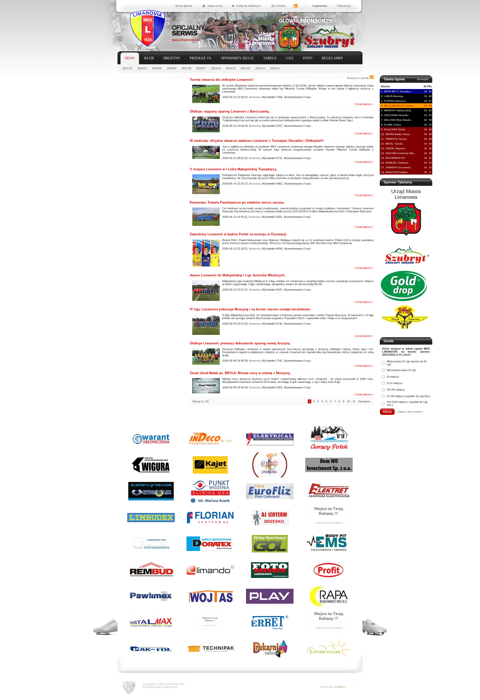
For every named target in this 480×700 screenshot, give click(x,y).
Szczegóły (422, 79)
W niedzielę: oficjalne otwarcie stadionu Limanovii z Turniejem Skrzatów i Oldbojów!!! (257, 141)
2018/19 (171, 68)
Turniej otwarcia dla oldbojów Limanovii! (221, 80)
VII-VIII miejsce (396, 389)
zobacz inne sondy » (410, 411)
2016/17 (201, 68)
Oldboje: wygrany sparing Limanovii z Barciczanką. (230, 111)
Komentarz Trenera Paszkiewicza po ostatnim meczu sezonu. (237, 202)
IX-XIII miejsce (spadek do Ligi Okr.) (408, 396)
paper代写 (351, 686)
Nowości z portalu (358, 78)
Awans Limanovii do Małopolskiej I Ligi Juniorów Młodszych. (238, 275)
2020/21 (142, 68)
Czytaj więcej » (363, 104)
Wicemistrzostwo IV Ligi (401, 370)
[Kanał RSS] (296, 6)
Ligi (290, 58)
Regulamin (332, 58)
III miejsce (393, 376)
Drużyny (171, 58)
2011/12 (275, 68)
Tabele (270, 58)
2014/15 (231, 68)
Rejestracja (344, 5)
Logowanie (319, 5)
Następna (364, 401)
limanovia (254, 97)
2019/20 (157, 68)
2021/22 (127, 68)
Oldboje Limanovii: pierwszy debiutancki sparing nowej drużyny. (240, 343)
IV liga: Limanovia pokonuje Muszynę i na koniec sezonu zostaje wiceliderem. (250, 309)
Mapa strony (215, 5)
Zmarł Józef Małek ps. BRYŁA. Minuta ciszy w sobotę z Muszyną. (240, 373)
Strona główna (183, 5)
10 (348, 401)
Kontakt (281, 5)
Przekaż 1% (201, 58)
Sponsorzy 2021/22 (237, 58)
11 (354, 401)
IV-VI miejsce (394, 383)
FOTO (307, 58)
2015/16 (216, 68)
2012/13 (260, 68)
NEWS (130, 58)
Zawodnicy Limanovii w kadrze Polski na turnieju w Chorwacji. (238, 234)
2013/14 (245, 68)
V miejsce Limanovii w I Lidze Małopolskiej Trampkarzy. (233, 169)
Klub (149, 58)
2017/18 (186, 68)
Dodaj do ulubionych (248, 5)
